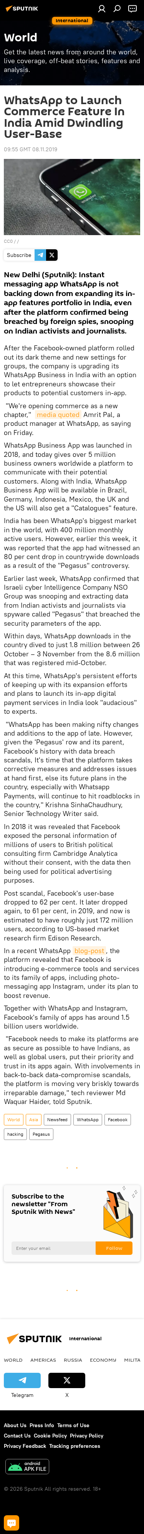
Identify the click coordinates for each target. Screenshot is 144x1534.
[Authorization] (101, 8)
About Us (15, 1425)
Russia (73, 1359)
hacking (15, 1134)
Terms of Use (73, 1425)
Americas (43, 1359)
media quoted (58, 414)
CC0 (8, 241)
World (13, 1119)
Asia (33, 1119)
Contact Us (17, 1435)
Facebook (117, 1119)
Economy (103, 1359)
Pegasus (41, 1134)
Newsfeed (57, 1119)
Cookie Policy (50, 1435)
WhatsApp (88, 1119)
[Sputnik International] (23, 11)
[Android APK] (27, 1467)
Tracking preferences (74, 1445)
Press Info (42, 1425)
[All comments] (11, 1523)
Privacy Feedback (25, 1445)
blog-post (89, 950)
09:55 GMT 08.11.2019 (30, 149)
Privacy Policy (86, 1435)
